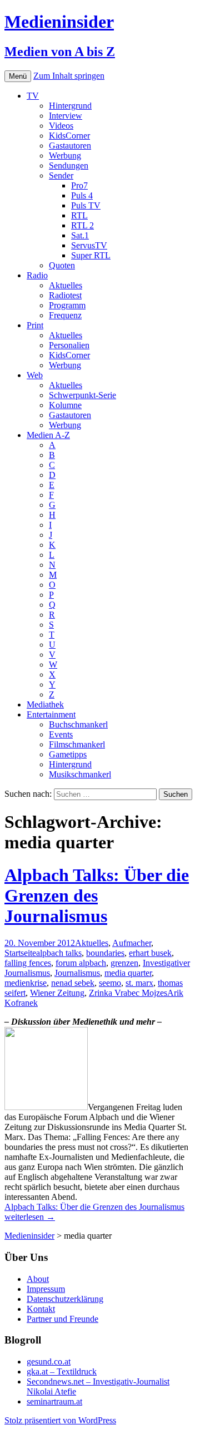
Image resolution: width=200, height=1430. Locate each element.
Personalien (69, 345)
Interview (65, 115)
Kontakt (41, 1309)
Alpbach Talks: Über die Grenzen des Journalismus (96, 895)
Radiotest (65, 295)
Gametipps (68, 754)
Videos (61, 125)
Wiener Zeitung (57, 993)
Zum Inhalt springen (68, 75)
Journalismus (77, 973)
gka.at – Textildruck (62, 1371)
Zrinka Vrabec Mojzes (128, 993)
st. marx (139, 983)
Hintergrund (70, 105)
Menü (18, 76)
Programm (67, 305)
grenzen (124, 963)
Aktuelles (65, 285)
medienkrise (25, 983)
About (38, 1279)
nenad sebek (72, 983)
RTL (79, 215)
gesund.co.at (49, 1361)
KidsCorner (69, 135)
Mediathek (45, 704)
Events (61, 734)
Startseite (20, 953)
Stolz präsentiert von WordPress (60, 1420)
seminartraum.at (54, 1401)
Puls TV (86, 205)
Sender (61, 175)
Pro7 (79, 185)
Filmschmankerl (77, 744)
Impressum (46, 1289)
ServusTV (89, 245)
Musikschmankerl (80, 774)
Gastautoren (70, 145)
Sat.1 (80, 235)
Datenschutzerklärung (65, 1299)
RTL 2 (82, 225)
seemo (110, 983)
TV (33, 95)
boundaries (105, 953)
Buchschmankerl (78, 724)
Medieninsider (29, 1235)
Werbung (65, 155)
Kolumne (65, 405)
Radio (37, 275)
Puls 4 (82, 195)
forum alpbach (81, 963)
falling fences (27, 963)
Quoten (62, 265)
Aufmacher (131, 943)
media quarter (128, 973)
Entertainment (51, 714)
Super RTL (91, 255)
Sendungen (68, 165)
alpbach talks (59, 953)
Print (35, 325)
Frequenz (65, 315)
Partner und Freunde (62, 1319)
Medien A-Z (48, 435)
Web (35, 375)
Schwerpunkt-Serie (82, 395)
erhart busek (150, 953)
